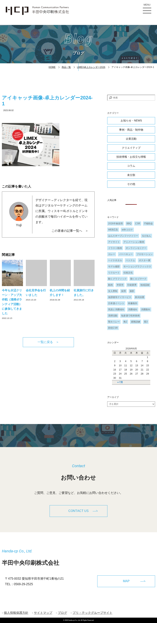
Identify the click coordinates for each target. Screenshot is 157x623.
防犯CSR (113, 328)
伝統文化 (128, 272)
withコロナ (127, 229)
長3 (146, 321)
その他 (131, 184)
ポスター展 (144, 260)
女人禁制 (112, 291)
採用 (123, 291)
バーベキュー (126, 254)
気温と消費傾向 (116, 309)
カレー (111, 254)
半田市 (120, 285)
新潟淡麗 (139, 297)
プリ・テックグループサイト (92, 612)
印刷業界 (132, 285)
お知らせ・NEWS (131, 120)
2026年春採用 (115, 223)
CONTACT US (78, 510)
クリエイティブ (131, 147)
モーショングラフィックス (137, 266)
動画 (110, 285)
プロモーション (145, 254)
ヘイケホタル (115, 260)
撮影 (132, 291)
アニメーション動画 (133, 242)
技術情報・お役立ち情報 (131, 156)
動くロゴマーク (138, 278)
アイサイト (114, 242)
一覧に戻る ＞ (48, 342)
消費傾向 (132, 309)
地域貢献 (145, 285)
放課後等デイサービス (119, 297)
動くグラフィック (117, 278)
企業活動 (131, 138)
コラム (131, 165)
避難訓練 (135, 321)
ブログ (62, 612)
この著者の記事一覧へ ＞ (70, 230)
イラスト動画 (115, 248)
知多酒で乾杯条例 (130, 315)
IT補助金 (148, 223)
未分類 (131, 175)
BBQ (129, 223)
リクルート (114, 272)
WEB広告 (113, 229)
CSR (137, 223)
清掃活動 (112, 315)
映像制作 (132, 303)
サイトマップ (43, 612)
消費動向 (145, 309)
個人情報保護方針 (16, 612)
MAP (126, 581)
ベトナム (130, 260)
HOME (52, 67)
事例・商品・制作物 (131, 129)
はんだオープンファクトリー (123, 235)
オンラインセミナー (136, 248)
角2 (125, 321)
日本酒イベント (116, 303)
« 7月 (120, 382)
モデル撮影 (114, 266)
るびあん (146, 235)
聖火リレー (114, 321)
